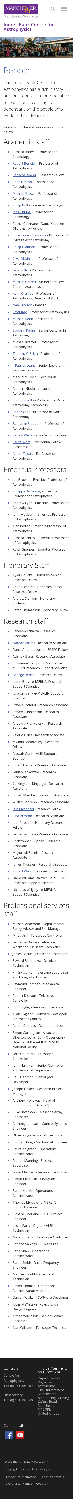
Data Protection (34, 1461)
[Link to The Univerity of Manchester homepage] (21, 11)
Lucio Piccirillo (23, 400)
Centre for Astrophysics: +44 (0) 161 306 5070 (19, 1380)
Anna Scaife (21, 412)
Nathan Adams (24, 643)
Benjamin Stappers (27, 423)
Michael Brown (24, 193)
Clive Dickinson (24, 258)
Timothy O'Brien (25, 353)
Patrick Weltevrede (27, 435)
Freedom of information (20, 1477)
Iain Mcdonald (23, 809)
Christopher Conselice (29, 235)
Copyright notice (15, 1469)
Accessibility (39, 1469)
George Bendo (24, 675)
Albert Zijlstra (23, 453)
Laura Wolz (21, 442)
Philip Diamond (24, 247)
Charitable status (53, 1477)
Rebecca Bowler (24, 175)
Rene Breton (22, 182)
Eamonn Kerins (24, 330)
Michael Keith (23, 319)
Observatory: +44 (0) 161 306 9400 (19, 1397)
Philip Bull (20, 205)
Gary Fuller (21, 270)
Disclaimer (11, 1461)
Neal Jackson (22, 305)
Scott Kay (20, 312)
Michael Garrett (24, 282)
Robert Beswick (24, 163)
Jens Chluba (22, 212)
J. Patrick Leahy (24, 365)
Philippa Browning (27, 491)
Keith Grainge (23, 293)
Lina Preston (22, 816)
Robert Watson (24, 871)
